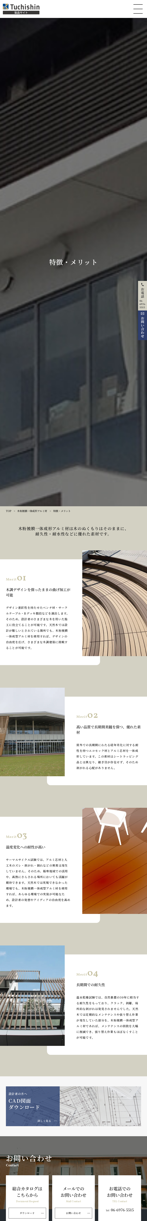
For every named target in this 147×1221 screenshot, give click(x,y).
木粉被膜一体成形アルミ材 (32, 511)
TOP (8, 511)
